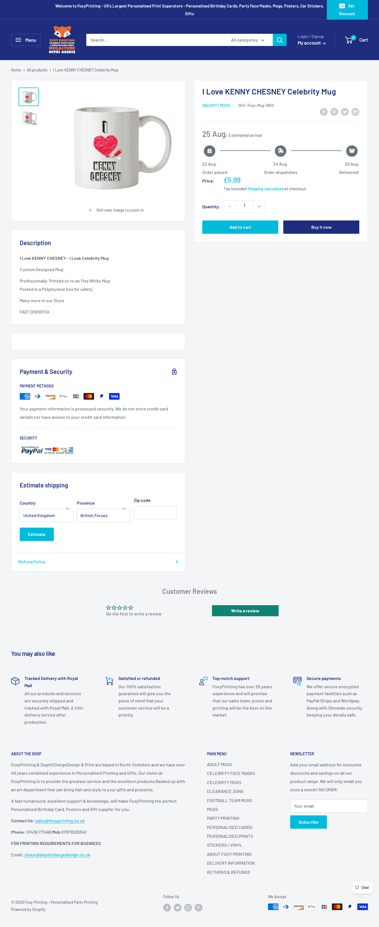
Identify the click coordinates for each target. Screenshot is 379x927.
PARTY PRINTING (223, 818)
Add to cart (240, 227)
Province (86, 502)
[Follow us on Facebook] (167, 907)
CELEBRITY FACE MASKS (231, 773)
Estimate (37, 534)
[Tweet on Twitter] (345, 111)
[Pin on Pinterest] (334, 111)
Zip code (142, 500)
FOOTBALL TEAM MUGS (229, 800)
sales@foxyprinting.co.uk (60, 820)
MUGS (212, 809)
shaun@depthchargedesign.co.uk (57, 854)
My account (310, 42)
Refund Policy (31, 561)
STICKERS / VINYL (224, 845)
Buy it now (321, 227)
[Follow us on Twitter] (177, 907)
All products (37, 70)
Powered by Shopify (28, 909)
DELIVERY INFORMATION (231, 863)
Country (28, 502)
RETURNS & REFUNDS (228, 872)
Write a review (245, 610)
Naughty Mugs (216, 105)
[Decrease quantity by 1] (230, 206)
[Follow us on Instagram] (188, 907)
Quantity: (211, 206)
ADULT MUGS (219, 764)
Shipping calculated (265, 188)
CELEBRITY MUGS (224, 782)
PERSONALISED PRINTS (230, 836)
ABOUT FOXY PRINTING (229, 854)
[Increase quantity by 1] (259, 206)
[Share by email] (355, 111)
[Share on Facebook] (324, 111)
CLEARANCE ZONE (225, 791)
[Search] (280, 40)
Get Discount (347, 9)
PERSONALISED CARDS (229, 827)
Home (16, 70)
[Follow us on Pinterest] (199, 907)
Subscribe (309, 822)
